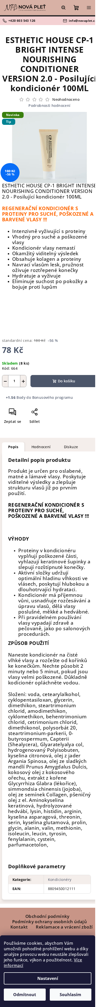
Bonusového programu (52, 397)
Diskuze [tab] (71, 446)
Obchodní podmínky (47, 916)
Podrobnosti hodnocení (49, 105)
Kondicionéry (60, 879)
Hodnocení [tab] (41, 446)
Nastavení (47, 978)
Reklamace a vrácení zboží (64, 927)
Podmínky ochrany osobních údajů (49, 921)
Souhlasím (70, 994)
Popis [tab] (13, 446)
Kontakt (19, 927)
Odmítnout (24, 994)
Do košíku (66, 381)
